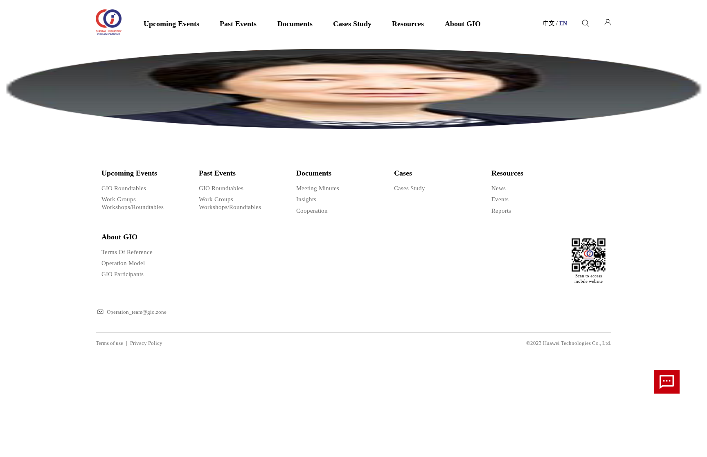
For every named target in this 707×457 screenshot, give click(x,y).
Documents (295, 24)
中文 (551, 23)
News (498, 188)
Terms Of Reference (127, 251)
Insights (306, 199)
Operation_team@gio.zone (137, 312)
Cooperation (312, 210)
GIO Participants (122, 273)
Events (500, 199)
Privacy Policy (146, 343)
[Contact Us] (667, 382)
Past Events (238, 24)
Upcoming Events (171, 24)
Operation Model (123, 262)
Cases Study (352, 24)
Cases (403, 173)
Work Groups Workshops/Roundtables (132, 203)
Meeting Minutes (317, 188)
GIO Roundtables (123, 188)
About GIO (463, 24)
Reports (501, 210)
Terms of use (111, 343)
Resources (408, 24)
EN (563, 23)
